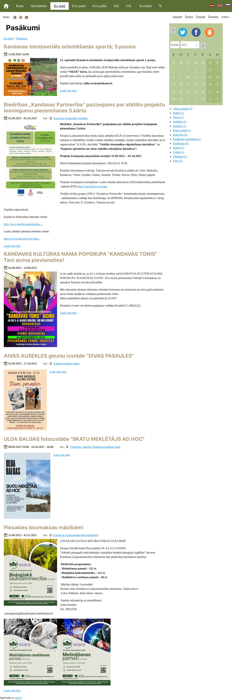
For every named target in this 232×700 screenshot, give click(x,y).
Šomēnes (213, 16)
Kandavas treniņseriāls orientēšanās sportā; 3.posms (70, 47)
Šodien (189, 16)
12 (202, 77)
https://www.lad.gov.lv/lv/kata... (22, 238)
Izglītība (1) (179, 121)
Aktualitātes (39, 6)
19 (202, 84)
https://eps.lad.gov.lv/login (92, 186)
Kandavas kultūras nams (106, 446)
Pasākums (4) (180, 143)
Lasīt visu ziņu (68, 90)
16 (180, 84)
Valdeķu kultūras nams (66, 363)
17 (188, 84)
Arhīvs (225, 16)
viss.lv (18, 697)
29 (202, 62)
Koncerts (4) (180, 134)
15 (173, 84)
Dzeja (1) (178, 117)
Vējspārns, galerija (80, 446)
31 (217, 62)
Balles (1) (178, 113)
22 (173, 91)
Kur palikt (99, 6)
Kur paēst (78, 6)
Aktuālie (177, 16)
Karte (20, 6)
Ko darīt (59, 6)
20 (210, 84)
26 (180, 62)
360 (116, 6)
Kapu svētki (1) (182, 130)
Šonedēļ (200, 16)
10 (188, 77)
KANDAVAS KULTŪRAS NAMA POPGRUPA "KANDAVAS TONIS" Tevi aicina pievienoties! (80, 257)
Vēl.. (129, 6)
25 (173, 62)
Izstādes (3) (179, 126)
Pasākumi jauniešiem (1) (187, 139)
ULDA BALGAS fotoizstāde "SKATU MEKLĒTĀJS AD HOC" (74, 439)
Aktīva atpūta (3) (182, 108)
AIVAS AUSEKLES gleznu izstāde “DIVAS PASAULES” (69, 356)
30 (210, 62)
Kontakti (146, 6)
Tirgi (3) (177, 160)
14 (217, 77)
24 (188, 91)
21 (217, 84)
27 (188, 62)
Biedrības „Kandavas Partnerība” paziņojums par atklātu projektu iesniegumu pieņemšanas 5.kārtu (84, 108)
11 (195, 77)
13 (210, 77)
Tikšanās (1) (180, 156)
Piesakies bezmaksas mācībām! (43, 527)
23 (180, 91)
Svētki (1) (178, 152)
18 (195, 84)
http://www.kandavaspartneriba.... (23, 224)
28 (195, 62)
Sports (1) (178, 147)
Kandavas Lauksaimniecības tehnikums (75, 535)
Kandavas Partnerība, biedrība (70, 118)
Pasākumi (21, 38)
